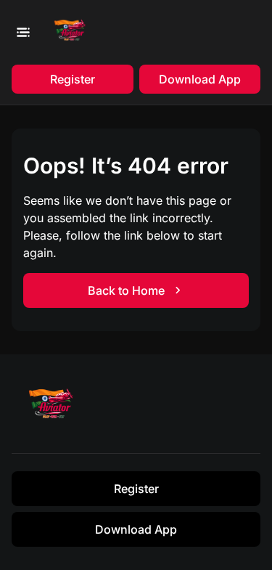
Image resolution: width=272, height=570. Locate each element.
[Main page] (73, 32)
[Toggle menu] (22, 32)
